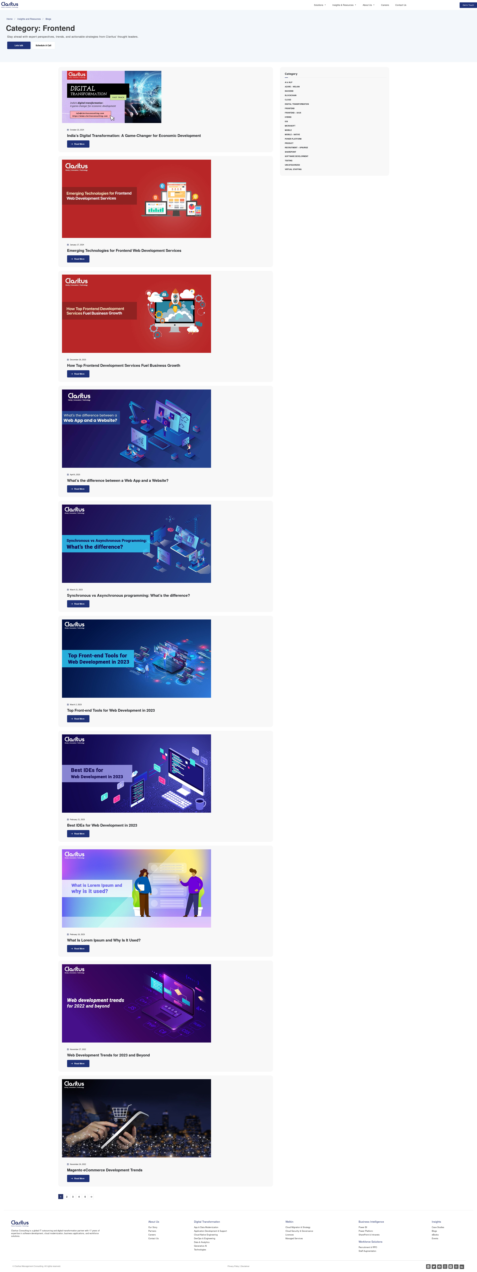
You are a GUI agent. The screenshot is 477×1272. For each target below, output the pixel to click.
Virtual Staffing (293, 169)
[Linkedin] (428, 1266)
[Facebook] (439, 1266)
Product (289, 143)
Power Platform (293, 139)
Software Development (296, 156)
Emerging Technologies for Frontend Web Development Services (124, 250)
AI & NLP (288, 82)
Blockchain (290, 95)
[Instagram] (445, 1266)
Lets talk (19, 45)
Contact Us (400, 4)
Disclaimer (245, 1266)
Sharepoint (290, 152)
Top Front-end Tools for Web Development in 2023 (111, 710)
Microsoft (290, 125)
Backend (289, 91)
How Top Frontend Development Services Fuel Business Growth (123, 365)
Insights (436, 1221)
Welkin (289, 1221)
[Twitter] (434, 1266)
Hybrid (288, 117)
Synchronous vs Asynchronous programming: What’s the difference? (128, 595)
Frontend (290, 108)
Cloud (288, 99)
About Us (367, 4)
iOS (286, 121)
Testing (288, 160)
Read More (79, 144)
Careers (385, 4)
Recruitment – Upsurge (296, 147)
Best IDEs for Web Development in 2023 (102, 825)
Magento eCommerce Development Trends (104, 1170)
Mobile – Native (292, 134)
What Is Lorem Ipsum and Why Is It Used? (104, 940)
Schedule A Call (43, 45)
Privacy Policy (234, 1266)
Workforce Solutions (370, 1241)
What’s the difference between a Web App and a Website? (117, 480)
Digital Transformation (297, 104)
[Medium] (450, 1266)
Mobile (288, 130)
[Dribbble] (456, 1266)
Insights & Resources (343, 4)
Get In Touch (468, 5)
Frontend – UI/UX (293, 112)
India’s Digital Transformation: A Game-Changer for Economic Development (134, 135)
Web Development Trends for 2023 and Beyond (108, 1055)
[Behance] (462, 1267)
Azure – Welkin (292, 86)
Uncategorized (292, 165)
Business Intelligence (371, 1221)
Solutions (318, 4)
